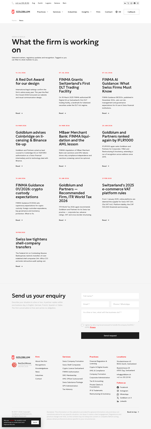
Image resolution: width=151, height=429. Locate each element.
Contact (108, 12)
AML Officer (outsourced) (73, 379)
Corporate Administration (100, 377)
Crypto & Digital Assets (99, 367)
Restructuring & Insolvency (100, 394)
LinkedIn (123, 401)
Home (14, 20)
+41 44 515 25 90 (22, 3)
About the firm (41, 361)
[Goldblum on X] (128, 3)
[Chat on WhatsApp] (131, 3)
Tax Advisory (67, 389)
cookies (11, 420)
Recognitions (40, 365)
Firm (98, 12)
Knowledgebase (41, 368)
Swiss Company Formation (73, 361)
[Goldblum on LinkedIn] (125, 3)
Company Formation (98, 374)
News (37, 372)
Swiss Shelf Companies (72, 365)
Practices (41, 12)
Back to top (132, 412)
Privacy (93, 327)
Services (57, 12)
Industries (72, 12)
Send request (110, 335)
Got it (35, 422)
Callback (131, 12)
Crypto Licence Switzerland (73, 368)
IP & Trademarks (96, 390)
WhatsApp (124, 394)
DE (120, 12)
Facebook (124, 387)
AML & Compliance (97, 371)
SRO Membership (69, 375)
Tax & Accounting (96, 381)
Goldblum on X (126, 398)
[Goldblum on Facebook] (134, 3)
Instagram (124, 391)
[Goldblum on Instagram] (137, 3)
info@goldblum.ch (124, 374)
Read (29, 113)
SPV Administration (70, 386)
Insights (85, 12)
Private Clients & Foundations (96, 386)
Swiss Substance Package (73, 382)
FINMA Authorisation (71, 372)
